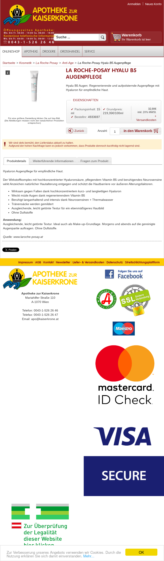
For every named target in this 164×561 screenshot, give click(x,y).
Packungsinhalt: (85, 109)
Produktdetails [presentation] (16, 161)
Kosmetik (25, 63)
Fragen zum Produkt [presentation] (94, 161)
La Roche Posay (47, 63)
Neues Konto (153, 4)
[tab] (16, 161)
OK (141, 552)
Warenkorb (132, 35)
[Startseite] (40, 25)
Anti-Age (68, 63)
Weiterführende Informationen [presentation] (53, 161)
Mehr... (88, 555)
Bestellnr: (81, 117)
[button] (76, 131)
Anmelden (134, 4)
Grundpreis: (115, 109)
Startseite (8, 63)
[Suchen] (102, 37)
